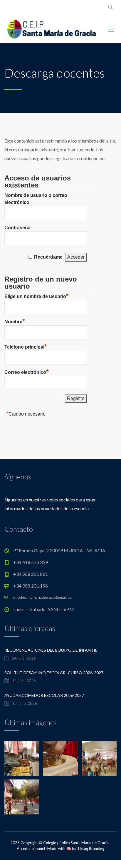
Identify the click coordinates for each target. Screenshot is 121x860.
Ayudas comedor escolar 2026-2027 (44, 695)
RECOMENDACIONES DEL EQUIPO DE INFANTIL (50, 649)
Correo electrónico (26, 371)
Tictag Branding (90, 848)
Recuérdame (48, 257)
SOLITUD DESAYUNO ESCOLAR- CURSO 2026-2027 (53, 672)
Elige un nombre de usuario (36, 295)
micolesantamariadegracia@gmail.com (44, 597)
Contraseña (17, 227)
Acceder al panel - (32, 848)
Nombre (14, 321)
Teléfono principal (25, 346)
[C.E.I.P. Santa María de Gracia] (52, 29)
